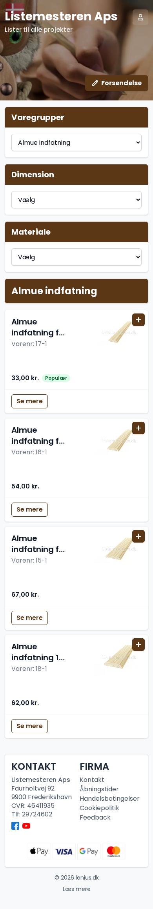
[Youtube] (26, 826)
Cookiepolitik (99, 807)
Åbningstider (99, 789)
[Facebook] (15, 826)
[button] (76, 349)
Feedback (95, 817)
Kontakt (92, 779)
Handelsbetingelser (110, 798)
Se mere (29, 401)
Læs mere (77, 889)
